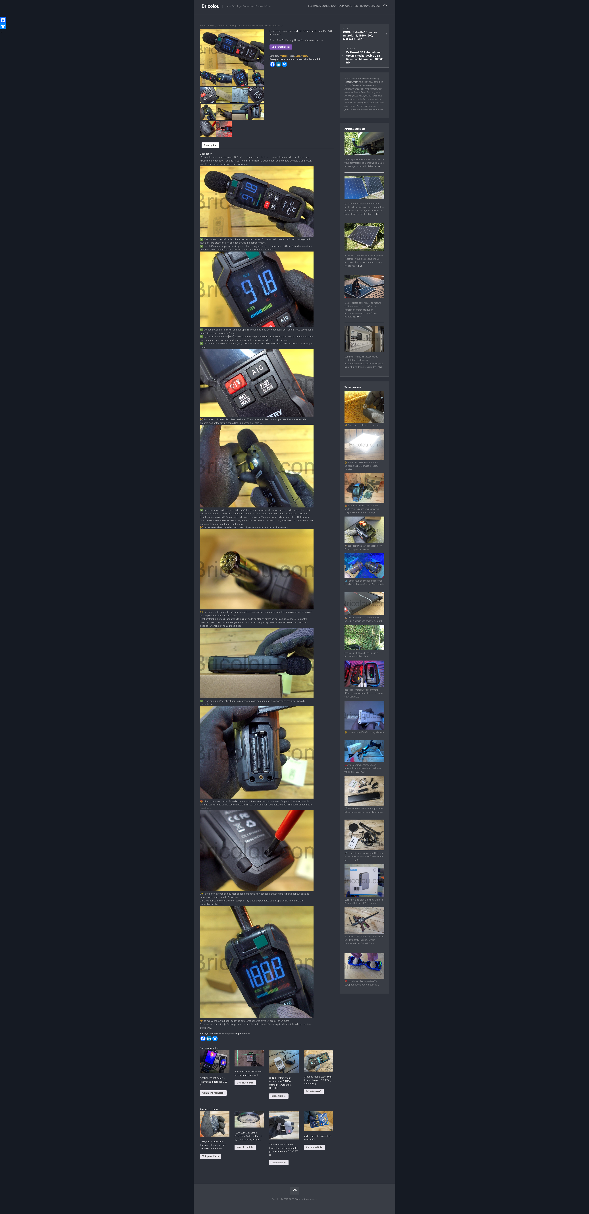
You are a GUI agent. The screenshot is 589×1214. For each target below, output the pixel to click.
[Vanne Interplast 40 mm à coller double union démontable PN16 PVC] (364, 577)
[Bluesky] (284, 64)
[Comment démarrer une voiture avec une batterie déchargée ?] (364, 686)
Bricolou (210, 6)
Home (203, 25)
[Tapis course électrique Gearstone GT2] (364, 614)
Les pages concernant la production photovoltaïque (344, 5)
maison (211, 25)
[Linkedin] (278, 64)
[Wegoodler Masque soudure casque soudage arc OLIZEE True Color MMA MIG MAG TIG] (364, 502)
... (380, 425)
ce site (362, 78)
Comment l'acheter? (213, 1092)
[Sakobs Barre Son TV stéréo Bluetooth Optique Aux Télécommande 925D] (364, 805)
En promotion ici (281, 47)
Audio (297, 55)
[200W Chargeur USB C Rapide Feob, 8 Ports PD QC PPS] (364, 896)
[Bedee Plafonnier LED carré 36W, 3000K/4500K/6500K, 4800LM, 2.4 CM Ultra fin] (364, 459)
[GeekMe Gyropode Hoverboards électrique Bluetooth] (364, 978)
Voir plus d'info (245, 1082)
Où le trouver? (313, 1091)
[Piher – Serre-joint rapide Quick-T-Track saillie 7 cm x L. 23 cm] (364, 933)
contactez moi (351, 82)
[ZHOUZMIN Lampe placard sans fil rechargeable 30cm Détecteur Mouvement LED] (364, 729)
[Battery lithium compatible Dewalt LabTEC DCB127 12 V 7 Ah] (364, 542)
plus (380, 166)
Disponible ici (278, 1096)
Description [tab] (210, 145)
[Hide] (1, 32)
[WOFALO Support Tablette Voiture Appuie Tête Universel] (364, 761)
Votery (304, 55)
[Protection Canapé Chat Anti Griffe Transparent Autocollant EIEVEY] (364, 422)
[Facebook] (272, 64)
